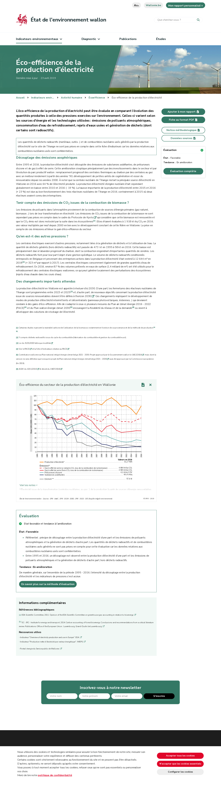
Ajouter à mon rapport (181, 112)
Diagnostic (89, 39)
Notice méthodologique (181, 130)
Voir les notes (27, 485)
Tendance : (26, 567)
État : (22, 532)
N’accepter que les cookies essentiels (180, 763)
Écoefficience (97, 97)
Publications (128, 39)
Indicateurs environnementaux (37, 39)
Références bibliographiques (36, 610)
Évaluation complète (183, 171)
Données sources (181, 138)
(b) (17, 331)
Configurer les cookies (180, 771)
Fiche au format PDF (181, 120)
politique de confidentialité (55, 775)
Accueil (20, 97)
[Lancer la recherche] (199, 20)
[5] (71, 307)
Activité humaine (71, 97)
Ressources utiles (30, 632)
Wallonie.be (153, 5)
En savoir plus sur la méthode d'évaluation (47, 584)
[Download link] (143, 385)
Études (161, 39)
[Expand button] (150, 384)
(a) (154, 327)
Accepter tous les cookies (180, 755)
